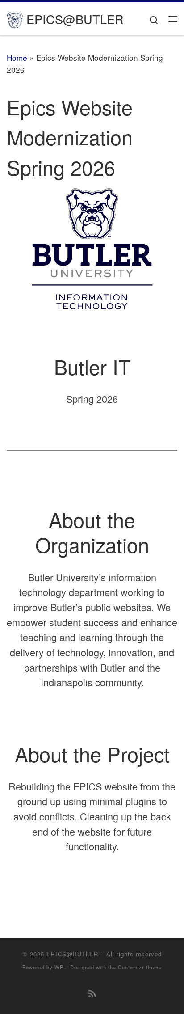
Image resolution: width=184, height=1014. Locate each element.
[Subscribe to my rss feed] (92, 993)
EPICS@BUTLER (72, 954)
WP (58, 967)
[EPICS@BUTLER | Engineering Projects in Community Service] (15, 18)
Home (17, 57)
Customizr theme (140, 967)
